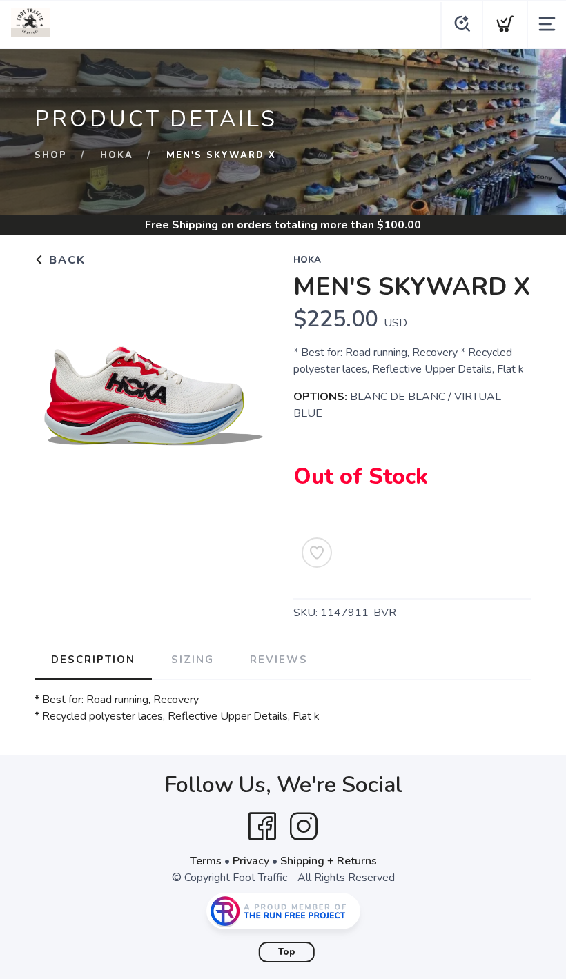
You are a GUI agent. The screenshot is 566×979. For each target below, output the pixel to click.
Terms (206, 861)
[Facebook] (262, 826)
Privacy (251, 861)
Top (286, 952)
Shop (51, 155)
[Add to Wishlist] (317, 552)
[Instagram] (303, 826)
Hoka (116, 155)
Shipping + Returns (328, 861)
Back (65, 260)
